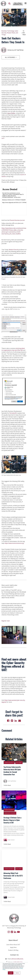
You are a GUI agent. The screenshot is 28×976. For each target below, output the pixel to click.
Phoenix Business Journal (17, 220)
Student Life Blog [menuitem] (13, 950)
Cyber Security (9, 762)
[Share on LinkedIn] (16, 720)
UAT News (19, 762)
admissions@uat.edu (17, 959)
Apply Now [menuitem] (13, 947)
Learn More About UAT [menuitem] (13, 944)
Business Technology (8, 31)
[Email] (19, 720)
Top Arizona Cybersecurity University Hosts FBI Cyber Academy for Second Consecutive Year (12, 771)
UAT (3, 138)
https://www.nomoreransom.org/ (14, 543)
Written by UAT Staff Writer (16, 50)
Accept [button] (10, 973)
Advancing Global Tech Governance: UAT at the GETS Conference (13, 875)
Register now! (5, 621)
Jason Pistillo (11, 113)
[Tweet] (12, 720)
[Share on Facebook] (8, 720)
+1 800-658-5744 (17, 962)
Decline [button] (17, 973)
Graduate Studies (10, 813)
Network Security (14, 249)
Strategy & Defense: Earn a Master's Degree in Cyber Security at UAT (12, 820)
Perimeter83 (13, 413)
